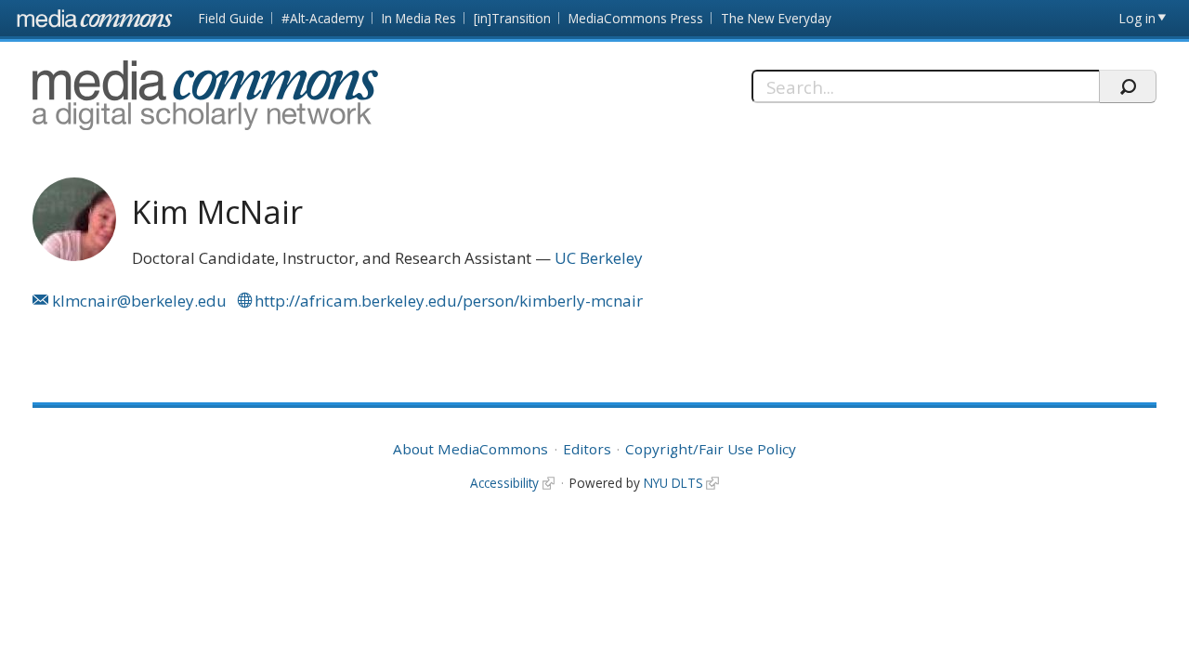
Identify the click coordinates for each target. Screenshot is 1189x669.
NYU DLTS (673, 483)
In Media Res (419, 18)
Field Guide (231, 18)
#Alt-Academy (322, 18)
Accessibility (504, 483)
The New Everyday (776, 18)
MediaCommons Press (635, 18)
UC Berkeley (599, 258)
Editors (587, 448)
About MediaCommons (470, 448)
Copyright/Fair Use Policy (710, 448)
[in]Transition (512, 18)
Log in (1137, 18)
